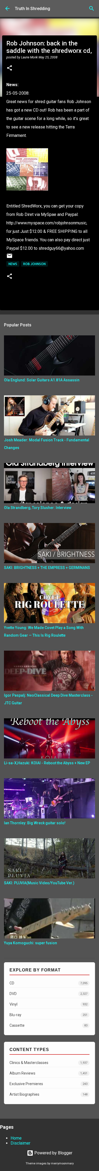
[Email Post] (9, 258)
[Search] (91, 8)
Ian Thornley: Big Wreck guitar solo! (34, 823)
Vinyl (48, 1004)
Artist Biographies (48, 1094)
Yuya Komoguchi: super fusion (30, 943)
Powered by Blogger (52, 1152)
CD (48, 983)
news (12, 264)
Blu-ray (48, 1015)
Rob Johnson (34, 264)
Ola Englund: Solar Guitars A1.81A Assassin (41, 380)
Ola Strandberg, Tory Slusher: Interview (37, 508)
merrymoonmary (62, 1163)
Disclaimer (20, 1143)
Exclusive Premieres (48, 1084)
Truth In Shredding (32, 8)
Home (16, 1138)
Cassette (48, 1025)
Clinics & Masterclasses (48, 1063)
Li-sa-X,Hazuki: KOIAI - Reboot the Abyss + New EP (47, 763)
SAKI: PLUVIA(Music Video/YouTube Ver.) (39, 883)
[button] (9, 68)
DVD (48, 994)
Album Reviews (48, 1073)
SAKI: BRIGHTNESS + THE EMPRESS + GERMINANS (47, 568)
